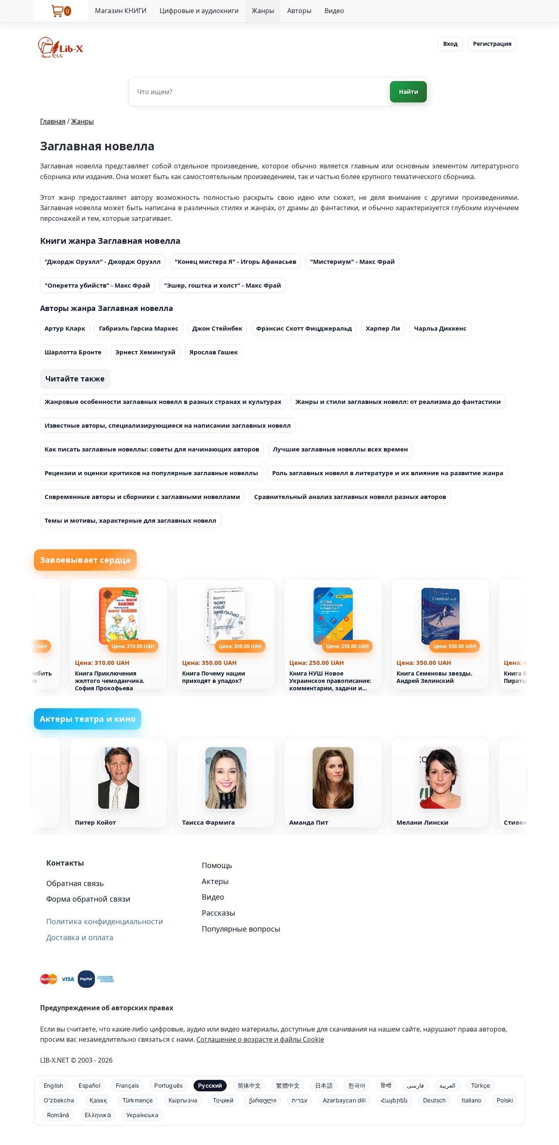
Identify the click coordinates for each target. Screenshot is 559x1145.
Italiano (472, 1100)
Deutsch (434, 1100)
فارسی (415, 1085)
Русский (210, 1085)
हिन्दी (386, 1085)
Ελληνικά (98, 1114)
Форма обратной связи (88, 899)
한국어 (357, 1085)
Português (168, 1085)
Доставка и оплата (79, 937)
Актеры (215, 881)
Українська (142, 1114)
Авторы (299, 10)
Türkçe (480, 1085)
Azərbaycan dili (344, 1100)
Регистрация (492, 44)
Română (58, 1114)
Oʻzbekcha (59, 1100)
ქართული (262, 1100)
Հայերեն (394, 1100)
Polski (505, 1100)
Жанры (263, 10)
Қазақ (98, 1100)
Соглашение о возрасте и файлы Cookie (260, 1039)
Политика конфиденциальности (104, 921)
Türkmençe (137, 1100)
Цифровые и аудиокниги (199, 10)
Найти (408, 91)
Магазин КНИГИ (121, 10)
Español (89, 1085)
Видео (334, 10)
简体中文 (249, 1085)
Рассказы (218, 913)
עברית (299, 1100)
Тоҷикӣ (223, 1100)
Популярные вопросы (241, 929)
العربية (447, 1085)
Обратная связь (75, 883)
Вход (450, 44)
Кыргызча (183, 1100)
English (53, 1085)
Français (127, 1085)
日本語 (324, 1085)
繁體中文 (288, 1085)
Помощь (217, 865)
